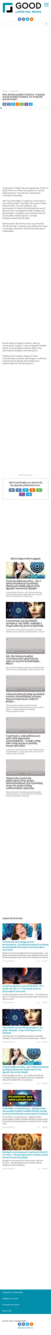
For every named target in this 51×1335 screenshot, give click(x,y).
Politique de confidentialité (12, 1292)
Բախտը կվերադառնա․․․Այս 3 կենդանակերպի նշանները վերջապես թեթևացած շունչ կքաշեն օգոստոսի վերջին (23, 585)
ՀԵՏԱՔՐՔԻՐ (7, 1083)
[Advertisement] (25, 57)
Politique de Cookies (10, 1299)
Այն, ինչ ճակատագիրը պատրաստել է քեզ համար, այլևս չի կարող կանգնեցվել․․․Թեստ (23, 660)
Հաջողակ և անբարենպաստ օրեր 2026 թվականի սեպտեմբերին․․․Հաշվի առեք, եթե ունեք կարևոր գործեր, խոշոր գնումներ (23, 740)
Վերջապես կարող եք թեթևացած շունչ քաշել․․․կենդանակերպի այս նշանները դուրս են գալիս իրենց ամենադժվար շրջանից (24, 783)
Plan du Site (7, 1311)
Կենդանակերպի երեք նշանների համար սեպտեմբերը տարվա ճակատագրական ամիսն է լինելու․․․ (25, 698)
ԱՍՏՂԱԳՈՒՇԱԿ (8, 961)
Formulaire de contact (11, 1305)
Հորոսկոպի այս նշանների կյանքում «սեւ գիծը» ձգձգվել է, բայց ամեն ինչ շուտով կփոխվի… (25, 623)
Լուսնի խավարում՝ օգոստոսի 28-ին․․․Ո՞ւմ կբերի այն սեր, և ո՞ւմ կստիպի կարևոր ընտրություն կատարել (23, 988)
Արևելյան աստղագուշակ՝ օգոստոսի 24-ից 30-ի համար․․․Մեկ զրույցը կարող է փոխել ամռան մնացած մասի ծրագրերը (25, 1155)
